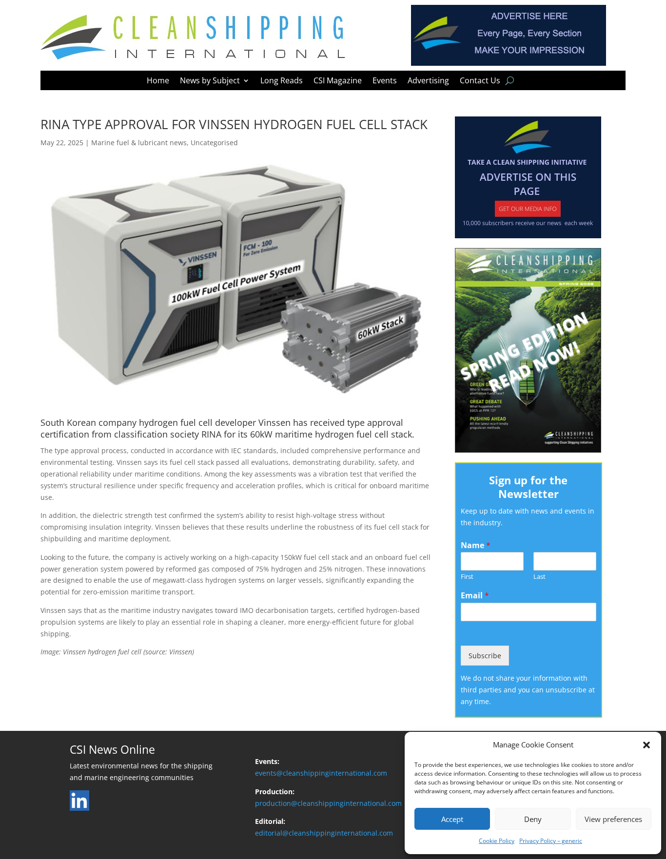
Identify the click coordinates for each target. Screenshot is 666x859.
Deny (533, 819)
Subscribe (485, 655)
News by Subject (210, 81)
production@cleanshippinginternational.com (328, 803)
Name (475, 545)
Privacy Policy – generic (550, 841)
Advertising (428, 81)
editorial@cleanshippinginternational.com (324, 833)
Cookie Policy (496, 841)
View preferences (613, 819)
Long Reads (281, 81)
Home (158, 81)
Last (539, 577)
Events (384, 81)
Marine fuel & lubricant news (139, 142)
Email (475, 596)
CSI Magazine (337, 81)
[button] (646, 745)
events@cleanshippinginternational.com (321, 773)
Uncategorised (214, 142)
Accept (452, 819)
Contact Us (480, 81)
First (467, 577)
